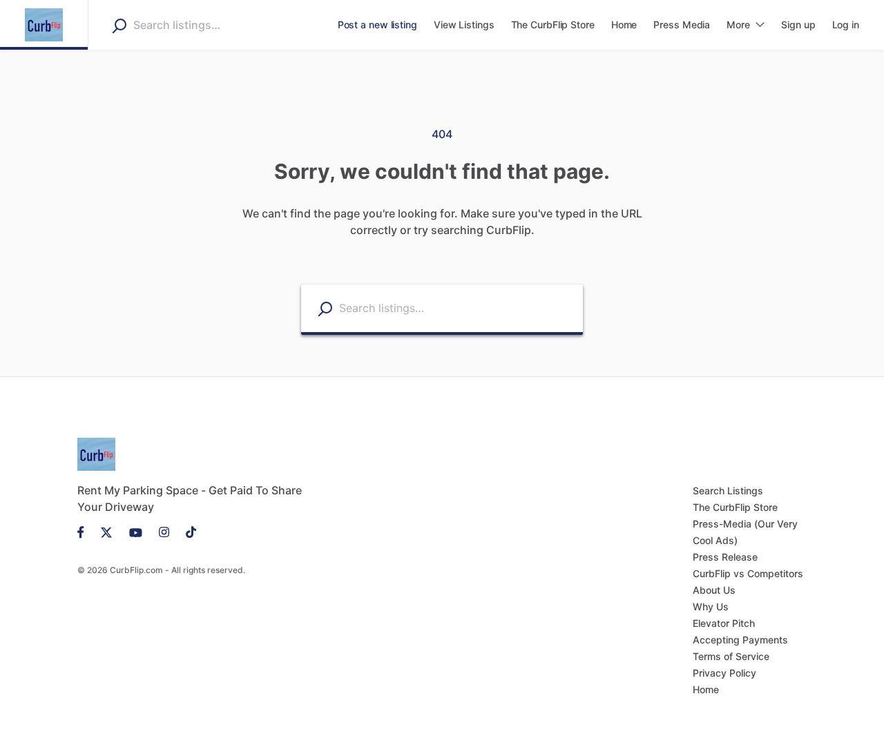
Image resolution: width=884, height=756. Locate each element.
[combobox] (220, 25)
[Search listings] (325, 309)
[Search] (119, 25)
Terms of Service (731, 656)
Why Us (711, 606)
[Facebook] (85, 531)
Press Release (725, 557)
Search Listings (728, 490)
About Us (714, 590)
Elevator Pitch (724, 623)
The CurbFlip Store (735, 507)
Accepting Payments (740, 640)
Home (706, 689)
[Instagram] (164, 531)
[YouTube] (136, 531)
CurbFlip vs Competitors (748, 573)
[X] (107, 531)
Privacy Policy (724, 673)
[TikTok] (186, 531)
